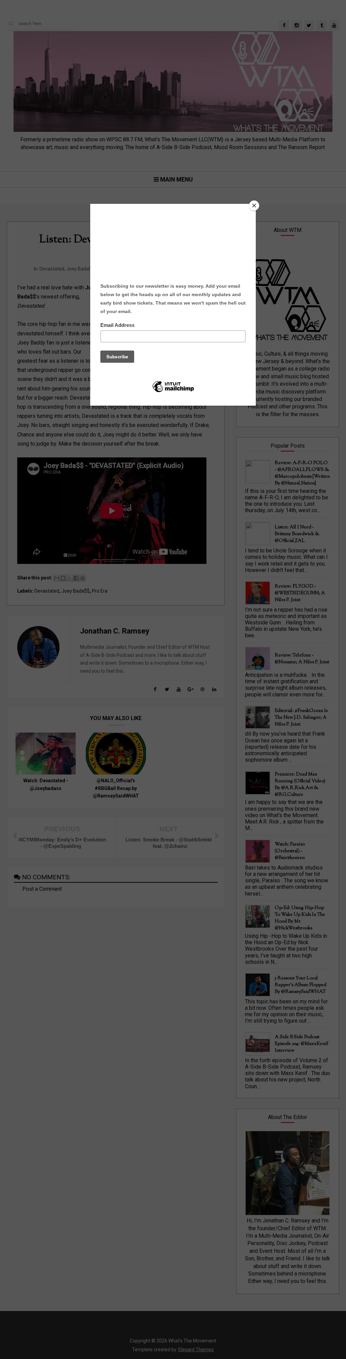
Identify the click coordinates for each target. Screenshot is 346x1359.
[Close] (254, 205)
